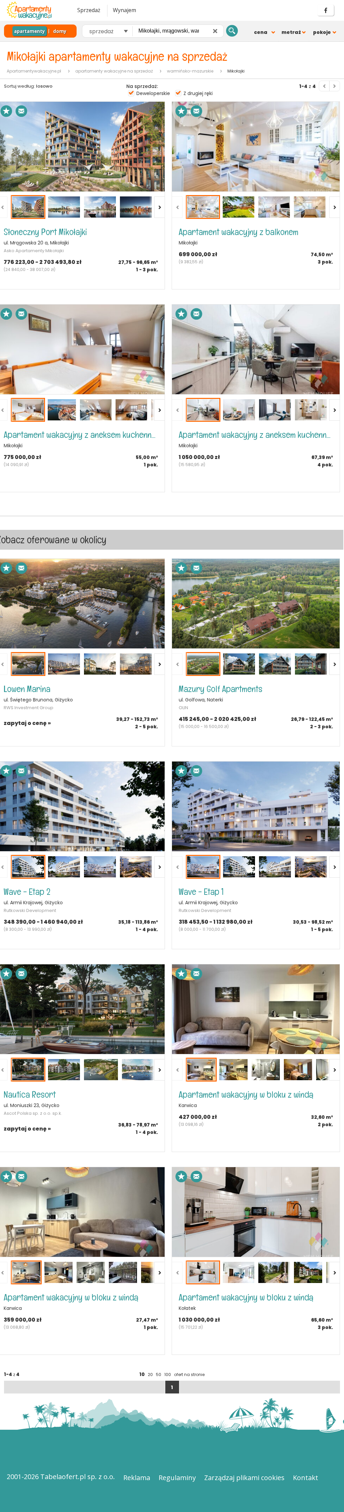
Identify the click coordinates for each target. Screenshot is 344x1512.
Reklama (136, 1477)
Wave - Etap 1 (201, 892)
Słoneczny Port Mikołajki (45, 232)
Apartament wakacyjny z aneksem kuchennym (81, 435)
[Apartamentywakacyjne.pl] (35, 10)
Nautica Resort (30, 1094)
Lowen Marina (27, 689)
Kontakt (305, 1477)
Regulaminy (177, 1477)
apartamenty (29, 31)
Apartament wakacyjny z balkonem (238, 232)
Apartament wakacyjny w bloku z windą (246, 1094)
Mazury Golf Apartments (220, 689)
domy (60, 31)
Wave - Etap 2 (27, 892)
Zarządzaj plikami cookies (244, 1477)
